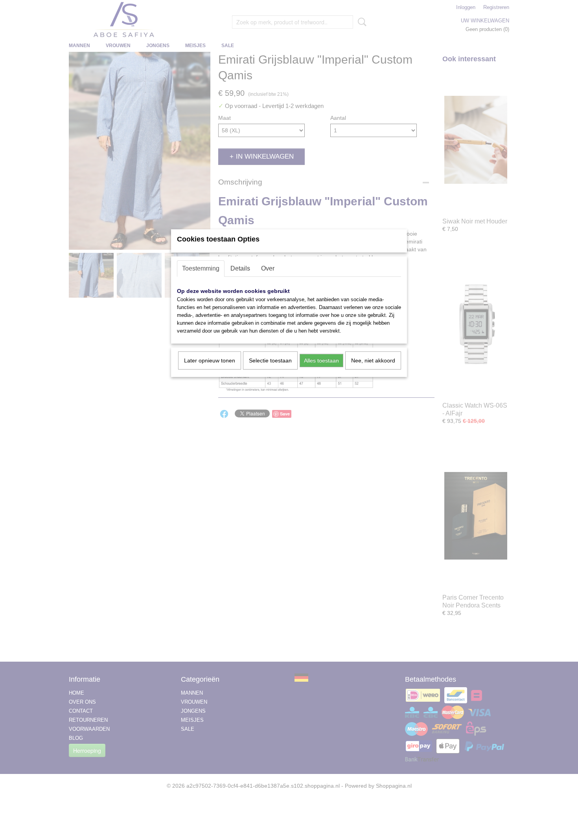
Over (267, 268)
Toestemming (200, 268)
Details (240, 268)
